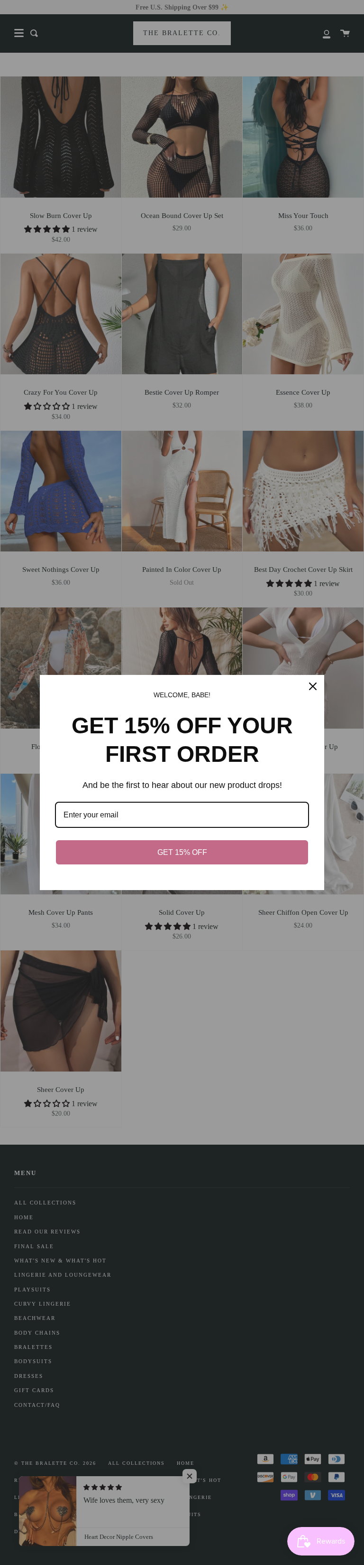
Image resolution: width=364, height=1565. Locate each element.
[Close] (312, 686)
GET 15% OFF (182, 852)
